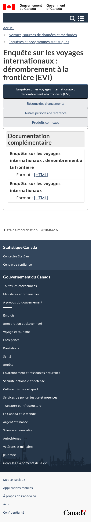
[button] (46, 18)
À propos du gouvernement (22, 302)
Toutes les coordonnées (20, 286)
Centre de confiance (17, 264)
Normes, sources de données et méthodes (43, 35)
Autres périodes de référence (45, 113)
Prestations (11, 348)
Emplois (8, 315)
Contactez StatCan (16, 256)
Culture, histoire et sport (20, 389)
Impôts (8, 365)
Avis (6, 504)
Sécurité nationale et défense (24, 381)
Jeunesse (9, 455)
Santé (7, 356)
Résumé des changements (45, 103)
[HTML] (41, 175)
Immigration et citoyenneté (22, 324)
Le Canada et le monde (19, 414)
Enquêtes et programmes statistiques (39, 42)
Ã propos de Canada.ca (19, 496)
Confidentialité (13, 512)
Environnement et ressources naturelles (31, 373)
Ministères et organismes (21, 294)
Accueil (8, 28)
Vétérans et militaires (18, 447)
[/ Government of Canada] (34, 7)
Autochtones (12, 438)
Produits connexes (45, 122)
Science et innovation (18, 430)
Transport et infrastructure (22, 406)
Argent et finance (15, 422)
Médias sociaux (14, 480)
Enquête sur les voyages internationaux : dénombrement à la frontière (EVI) (45, 91)
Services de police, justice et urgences (30, 397)
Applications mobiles (18, 488)
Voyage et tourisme (16, 332)
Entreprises (11, 340)
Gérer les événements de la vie (25, 463)
